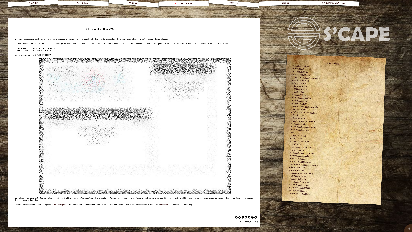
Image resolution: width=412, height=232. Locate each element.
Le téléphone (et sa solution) (301, 161)
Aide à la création (83, 3)
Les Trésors (134, 3)
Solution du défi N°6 (300, 95)
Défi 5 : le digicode (300, 89)
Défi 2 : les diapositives (302, 74)
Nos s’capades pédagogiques (334, 3)
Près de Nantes (298, 115)
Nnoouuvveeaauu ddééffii (300, 156)
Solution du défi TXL (299, 135)
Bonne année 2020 (299, 118)
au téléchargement (61, 205)
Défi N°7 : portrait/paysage (303, 98)
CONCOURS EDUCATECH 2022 (302, 187)
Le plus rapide (297, 138)
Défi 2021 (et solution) (298, 176)
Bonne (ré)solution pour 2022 (301, 185)
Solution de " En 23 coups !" (301, 147)
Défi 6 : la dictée (299, 92)
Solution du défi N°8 (300, 103)
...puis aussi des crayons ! (301, 129)
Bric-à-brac (234, 3)
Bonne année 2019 (299, 109)
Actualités (33, 3)
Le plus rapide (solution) (300, 141)
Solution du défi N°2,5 (301, 80)
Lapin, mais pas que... (299, 150)
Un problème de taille (298, 167)
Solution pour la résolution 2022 (301, 182)
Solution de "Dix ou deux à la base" (305, 127)
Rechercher (284, 3)
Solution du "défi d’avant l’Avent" (302, 173)
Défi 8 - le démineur (300, 100)
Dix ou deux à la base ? (301, 124)
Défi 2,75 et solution (301, 83)
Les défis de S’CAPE (185, 3)
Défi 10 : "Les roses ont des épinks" (305, 112)
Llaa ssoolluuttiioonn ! (298, 158)
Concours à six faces (298, 179)
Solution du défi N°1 (301, 72)
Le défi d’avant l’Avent (298, 170)
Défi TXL (295, 132)
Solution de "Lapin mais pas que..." (304, 153)
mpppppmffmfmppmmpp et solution (305, 106)
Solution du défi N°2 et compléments (307, 77)
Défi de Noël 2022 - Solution (300, 193)
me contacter (165, 205)
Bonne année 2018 (300, 86)
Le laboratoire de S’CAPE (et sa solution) (305, 164)
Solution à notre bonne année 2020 (305, 121)
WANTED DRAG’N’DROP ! (304, 69)
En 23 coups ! (297, 144)
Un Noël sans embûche (298, 190)
